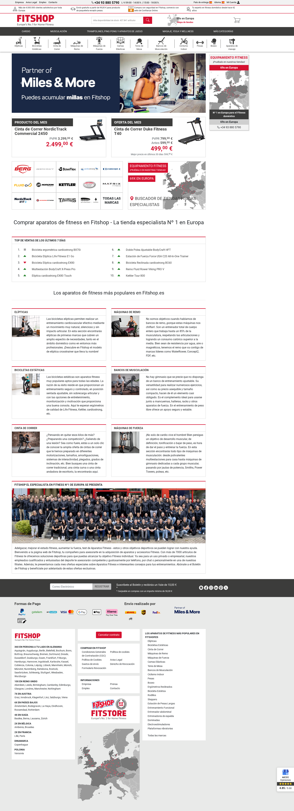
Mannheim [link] (57, 665)
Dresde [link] (64, 654)
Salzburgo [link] (55, 697)
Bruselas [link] (29, 727)
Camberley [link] (52, 685)
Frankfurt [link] (51, 658)
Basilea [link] (18, 718)
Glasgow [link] (19, 688)
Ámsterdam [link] (20, 706)
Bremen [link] (44, 654)
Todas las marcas (157, 735)
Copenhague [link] (21, 744)
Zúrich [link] (44, 718)
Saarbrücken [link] (21, 672)
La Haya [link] (46, 706)
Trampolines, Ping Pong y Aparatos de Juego (115, 31)
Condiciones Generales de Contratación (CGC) (94, 654)
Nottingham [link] (54, 688)
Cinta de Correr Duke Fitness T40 (140, 131)
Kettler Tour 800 (135, 275)
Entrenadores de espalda (161, 716)
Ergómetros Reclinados (160, 686)
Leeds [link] (29, 685)
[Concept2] (112, 169)
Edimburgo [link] (64, 685)
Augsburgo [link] (32, 650)
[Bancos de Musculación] (125, 384)
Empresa (19, 2)
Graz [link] (17, 697)
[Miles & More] (187, 610)
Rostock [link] (53, 669)
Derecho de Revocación (122, 664)
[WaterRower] (90, 200)
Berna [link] (26, 718)
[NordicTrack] (23, 200)
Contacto (52, 2)
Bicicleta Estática (157, 691)
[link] (167, 185)
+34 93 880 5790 (230, 127)
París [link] (22, 736)
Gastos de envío (90, 664)
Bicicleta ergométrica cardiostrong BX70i (56, 249)
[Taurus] (67, 200)
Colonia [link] (29, 665)
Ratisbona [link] (42, 669)
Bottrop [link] (18, 654)
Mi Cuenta (231, 2)
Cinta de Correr (25, 428)
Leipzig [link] (38, 665)
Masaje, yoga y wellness (178, 31)
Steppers (152, 699)
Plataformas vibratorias (160, 728)
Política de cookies (119, 652)
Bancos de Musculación (131, 370)
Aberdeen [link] (19, 685)
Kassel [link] (64, 661)
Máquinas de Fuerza (128, 428)
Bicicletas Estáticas (29, 370)
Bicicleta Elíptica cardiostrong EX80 (53, 262)
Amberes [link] (19, 727)
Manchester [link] (40, 688)
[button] (21, 83)
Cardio (26, 31)
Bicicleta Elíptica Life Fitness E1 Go (53, 256)
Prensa (114, 684)
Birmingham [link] (39, 685)
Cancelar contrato (108, 634)
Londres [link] (29, 688)
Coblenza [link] (19, 665)
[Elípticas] (26, 326)
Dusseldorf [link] (20, 658)
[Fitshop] (35, 20)
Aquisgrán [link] (19, 650)
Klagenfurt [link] (37, 697)
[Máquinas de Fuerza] (125, 442)
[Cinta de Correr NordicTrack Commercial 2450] (92, 130)
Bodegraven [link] (34, 706)
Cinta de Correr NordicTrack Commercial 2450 (41, 131)
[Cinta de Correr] (26, 442)
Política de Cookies (92, 659)
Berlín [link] (42, 650)
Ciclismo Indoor (156, 674)
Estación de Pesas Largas (161, 703)
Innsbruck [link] (26, 697)
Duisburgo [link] (32, 658)
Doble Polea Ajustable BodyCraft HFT (148, 249)
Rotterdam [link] (33, 709)
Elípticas (21, 312)
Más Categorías (223, 31)
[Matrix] (112, 184)
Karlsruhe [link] (55, 661)
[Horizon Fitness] (45, 184)
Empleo (42, 2)
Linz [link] (46, 697)
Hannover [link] (32, 661)
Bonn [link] (68, 650)
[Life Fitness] (90, 184)
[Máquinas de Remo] (125, 326)
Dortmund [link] (54, 654)
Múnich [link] (68, 665)
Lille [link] (16, 736)
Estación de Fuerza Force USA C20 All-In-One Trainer (157, 256)
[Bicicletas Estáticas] (26, 384)
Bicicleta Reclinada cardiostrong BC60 (149, 262)
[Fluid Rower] (23, 184)
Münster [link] (18, 669)
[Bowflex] (67, 169)
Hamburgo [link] (20, 661)
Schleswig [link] (34, 672)
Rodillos (152, 695)
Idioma (217, 2)
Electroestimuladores (159, 724)
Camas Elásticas (156, 661)
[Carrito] (238, 20)
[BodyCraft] (45, 169)
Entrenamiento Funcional (161, 707)
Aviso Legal (31, 2)
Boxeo (151, 682)
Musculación (58, 31)
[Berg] (23, 169)
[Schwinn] (45, 200)
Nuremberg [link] (30, 669)
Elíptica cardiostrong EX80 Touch (52, 275)
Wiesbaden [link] (57, 672)
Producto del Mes (31, 122)
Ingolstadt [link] (43, 661)
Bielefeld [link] (50, 650)
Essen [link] (42, 658)
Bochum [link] (60, 650)
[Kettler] (67, 184)
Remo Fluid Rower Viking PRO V (145, 269)
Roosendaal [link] (20, 709)
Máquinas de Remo (127, 312)
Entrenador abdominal (159, 711)
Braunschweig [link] (31, 654)
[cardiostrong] (90, 169)
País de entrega (201, 2)
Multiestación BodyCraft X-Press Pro (53, 269)
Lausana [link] (35, 718)
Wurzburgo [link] (20, 676)
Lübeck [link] (47, 665)
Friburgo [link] (61, 658)
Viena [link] (65, 697)
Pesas (151, 678)
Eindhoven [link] (57, 706)
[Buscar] (147, 20)
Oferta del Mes (127, 122)
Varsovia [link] (19, 753)
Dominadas (154, 720)
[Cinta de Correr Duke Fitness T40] (192, 130)
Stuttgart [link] (45, 672)
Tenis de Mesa (155, 666)
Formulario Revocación (94, 668)
